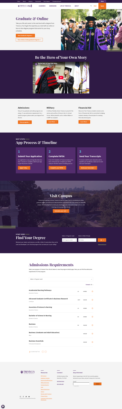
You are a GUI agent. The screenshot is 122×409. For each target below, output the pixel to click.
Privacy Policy (44, 396)
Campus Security (45, 385)
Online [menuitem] (18, 1)
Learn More (51, 122)
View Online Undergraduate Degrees (29, 40)
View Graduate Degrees (25, 35)
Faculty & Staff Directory (46, 380)
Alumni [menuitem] (24, 1)
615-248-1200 (60, 384)
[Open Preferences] (3, 406)
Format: (88, 284)
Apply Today (23, 168)
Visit (95, 6)
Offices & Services (45, 382)
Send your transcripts (87, 168)
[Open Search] (91, 6)
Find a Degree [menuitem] (47, 1)
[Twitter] (26, 396)
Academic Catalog (45, 378)
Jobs (42, 387)
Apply (102, 6)
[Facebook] (23, 396)
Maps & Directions (45, 389)
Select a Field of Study (84, 236)
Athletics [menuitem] (31, 1)
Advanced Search (102, 244)
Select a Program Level (68, 236)
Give (102, 1)
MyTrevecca (43, 376)
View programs (24, 122)
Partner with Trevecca (46, 394)
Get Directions (60, 381)
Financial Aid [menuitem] (38, 1)
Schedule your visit (60, 211)
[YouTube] (29, 396)
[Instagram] (20, 396)
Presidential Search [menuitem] (57, 1)
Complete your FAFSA (56, 168)
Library (42, 391)
